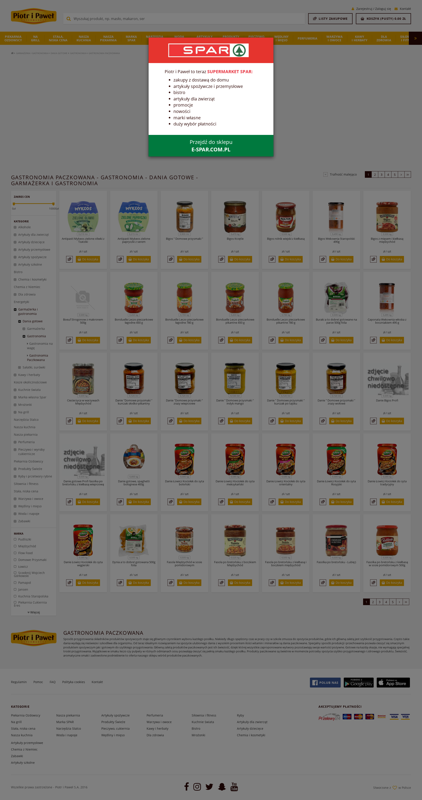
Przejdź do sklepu (211, 145)
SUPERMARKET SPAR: (230, 71)
